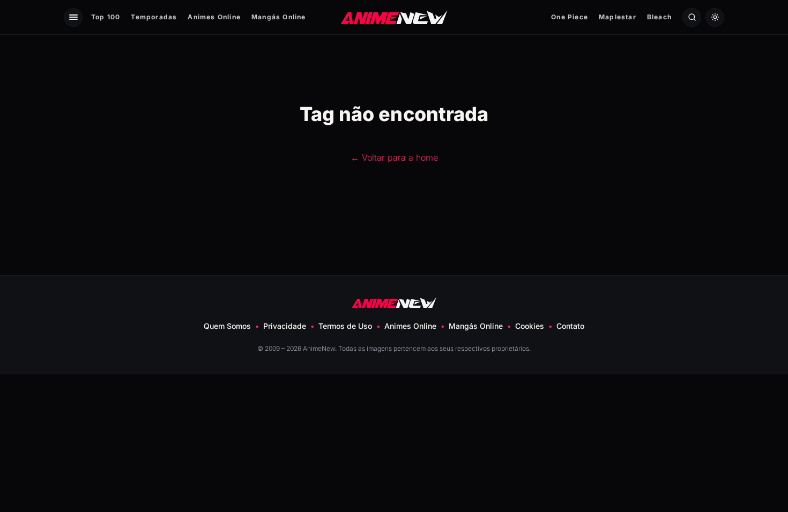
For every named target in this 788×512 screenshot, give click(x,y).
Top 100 (105, 17)
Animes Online (214, 17)
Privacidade (284, 325)
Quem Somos (227, 325)
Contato (570, 325)
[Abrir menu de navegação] (73, 17)
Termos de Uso (345, 325)
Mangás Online (278, 17)
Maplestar (617, 17)
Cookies (529, 325)
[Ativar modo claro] (714, 17)
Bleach (659, 17)
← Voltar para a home (394, 157)
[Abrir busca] (691, 17)
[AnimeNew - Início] (394, 17)
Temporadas (154, 17)
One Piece (569, 17)
